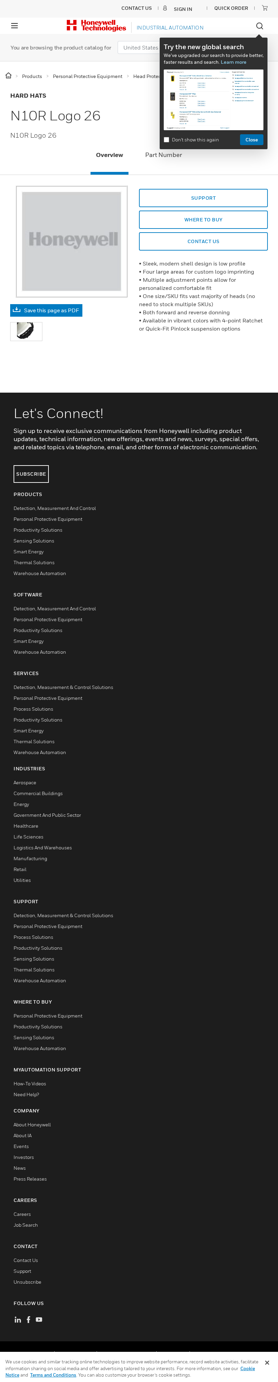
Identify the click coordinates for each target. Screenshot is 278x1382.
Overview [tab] (109, 154)
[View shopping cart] (265, 8)
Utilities (22, 880)
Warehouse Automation (40, 573)
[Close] (267, 1362)
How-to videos (30, 1083)
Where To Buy (203, 219)
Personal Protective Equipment (48, 519)
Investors (24, 1157)
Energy (21, 804)
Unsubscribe (27, 1282)
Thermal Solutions (34, 562)
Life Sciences (28, 837)
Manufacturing (30, 858)
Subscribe (31, 474)
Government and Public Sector (47, 815)
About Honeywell (32, 1124)
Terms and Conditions (53, 1375)
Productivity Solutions (38, 530)
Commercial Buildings (38, 793)
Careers (22, 1214)
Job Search (26, 1225)
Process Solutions (33, 709)
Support (203, 198)
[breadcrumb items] (9, 75)
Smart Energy (29, 551)
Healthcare (26, 826)
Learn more (233, 62)
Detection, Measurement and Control (55, 508)
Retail (20, 869)
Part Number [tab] (163, 154)
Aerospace (25, 782)
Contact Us (26, 1260)
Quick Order (231, 8)
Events (21, 1146)
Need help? (26, 1094)
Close (251, 139)
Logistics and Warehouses (43, 847)
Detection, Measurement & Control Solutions (63, 687)
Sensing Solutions (34, 541)
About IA (23, 1135)
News (20, 1168)
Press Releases (30, 1179)
